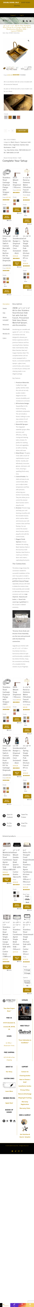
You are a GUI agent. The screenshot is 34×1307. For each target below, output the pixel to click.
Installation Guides (25, 1086)
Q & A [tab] (4, 338)
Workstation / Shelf (9, 147)
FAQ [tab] (4, 313)
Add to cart (22, 131)
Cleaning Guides (25, 1075)
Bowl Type (26, 894)
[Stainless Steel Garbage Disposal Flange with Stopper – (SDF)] (7, 172)
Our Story (9, 1071)
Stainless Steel (24, 145)
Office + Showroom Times (9, 1044)
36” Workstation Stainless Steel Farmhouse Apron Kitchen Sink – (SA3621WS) (8, 860)
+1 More (15, 899)
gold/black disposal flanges (20, 581)
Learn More (9, 1091)
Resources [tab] (6, 324)
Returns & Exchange (24, 1094)
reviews (23, 75)
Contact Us (24, 1071)
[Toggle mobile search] (27, 21)
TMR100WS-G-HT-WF (12, 152)
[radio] (6, 117)
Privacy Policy (24, 1090)
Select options (6, 217)
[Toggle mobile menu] (30, 21)
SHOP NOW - (26, 2)
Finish (6, 114)
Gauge (25, 966)
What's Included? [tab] (5, 319)
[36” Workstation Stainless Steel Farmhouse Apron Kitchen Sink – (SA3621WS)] (7, 845)
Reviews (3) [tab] (6, 334)
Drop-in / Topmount (21, 142)
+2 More (25, 214)
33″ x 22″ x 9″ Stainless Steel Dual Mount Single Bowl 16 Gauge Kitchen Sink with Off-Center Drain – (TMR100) (7, 940)
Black (12, 142)
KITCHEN (11, 33)
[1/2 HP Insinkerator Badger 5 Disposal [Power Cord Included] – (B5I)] (17, 231)
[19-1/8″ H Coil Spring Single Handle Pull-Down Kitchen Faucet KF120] (27, 231)
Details (9, 220)
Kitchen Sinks (16, 33)
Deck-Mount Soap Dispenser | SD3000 (17, 182)
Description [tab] (6, 304)
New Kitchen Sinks (12, 150)
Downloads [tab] (6, 329)
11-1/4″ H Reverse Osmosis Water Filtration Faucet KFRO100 (27, 185)
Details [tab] (5, 308)
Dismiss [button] (17, 6)
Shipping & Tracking (24, 1098)
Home (4, 33)
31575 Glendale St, (9, 1023)
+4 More (4, 285)
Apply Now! (9, 1103)
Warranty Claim (25, 1108)
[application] (18, 102)
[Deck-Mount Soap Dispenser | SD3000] (17, 172)
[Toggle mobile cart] (23, 21)
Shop (7, 33)
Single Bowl (15, 145)
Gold (28, 142)
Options (25, 977)
